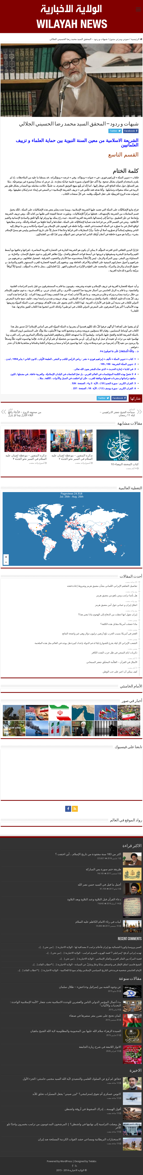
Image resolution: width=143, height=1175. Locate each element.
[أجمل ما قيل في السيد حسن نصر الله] (132, 889)
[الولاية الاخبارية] (71, 8)
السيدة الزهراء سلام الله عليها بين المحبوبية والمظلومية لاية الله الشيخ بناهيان (75, 1031)
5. (135, 383)
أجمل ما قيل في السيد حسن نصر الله (99, 884)
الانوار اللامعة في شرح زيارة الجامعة (100, 1047)
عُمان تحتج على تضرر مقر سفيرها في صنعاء (95, 1015)
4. (135, 374)
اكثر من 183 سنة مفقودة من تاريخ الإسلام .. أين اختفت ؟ (88, 854)
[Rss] (75, 809)
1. (135, 359)
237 (75, 388)
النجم (108, 383)
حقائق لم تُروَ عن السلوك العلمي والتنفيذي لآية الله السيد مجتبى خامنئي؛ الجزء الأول (72, 1079)
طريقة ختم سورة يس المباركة (103, 869)
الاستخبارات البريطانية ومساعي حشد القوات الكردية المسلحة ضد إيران (79, 1139)
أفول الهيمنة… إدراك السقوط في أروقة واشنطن (93, 1109)
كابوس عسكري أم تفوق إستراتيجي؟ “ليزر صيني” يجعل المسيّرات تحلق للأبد (76, 1094)
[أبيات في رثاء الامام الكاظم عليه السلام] (132, 926)
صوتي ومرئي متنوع (119, 39)
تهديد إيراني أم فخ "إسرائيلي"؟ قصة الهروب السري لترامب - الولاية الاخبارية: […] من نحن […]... (94, 952)
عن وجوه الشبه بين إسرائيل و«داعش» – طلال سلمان (90, 987)
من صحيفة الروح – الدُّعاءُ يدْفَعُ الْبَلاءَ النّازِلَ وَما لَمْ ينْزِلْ (24, 412)
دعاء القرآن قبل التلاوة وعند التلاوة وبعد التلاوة (94, 899)
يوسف (108, 388)
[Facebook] (68, 809)
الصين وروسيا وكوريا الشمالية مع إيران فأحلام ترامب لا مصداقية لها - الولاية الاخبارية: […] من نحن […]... (90, 947)
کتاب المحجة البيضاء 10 (125, 464)
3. (135, 369)
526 (74, 383)
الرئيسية (135, 39)
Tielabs (92, 1161)
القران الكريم (126, 383)
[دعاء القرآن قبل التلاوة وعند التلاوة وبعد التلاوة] (132, 908)
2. (135, 364)
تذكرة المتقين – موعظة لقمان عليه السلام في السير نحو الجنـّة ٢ (72, 457)
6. (135, 388)
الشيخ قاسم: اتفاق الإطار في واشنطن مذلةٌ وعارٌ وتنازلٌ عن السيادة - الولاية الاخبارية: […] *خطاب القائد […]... (87, 964)
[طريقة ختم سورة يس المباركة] (132, 874)
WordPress (66, 1161)
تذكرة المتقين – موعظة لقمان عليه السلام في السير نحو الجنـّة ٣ (26, 457)
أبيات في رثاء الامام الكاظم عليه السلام (98, 921)
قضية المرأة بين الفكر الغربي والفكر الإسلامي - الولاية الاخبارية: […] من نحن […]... (100, 958)
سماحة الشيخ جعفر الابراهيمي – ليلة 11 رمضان (117, 412)
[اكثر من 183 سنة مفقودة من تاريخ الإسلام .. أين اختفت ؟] (132, 858)
